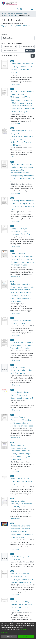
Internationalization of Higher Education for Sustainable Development (21, 395)
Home (4, 13)
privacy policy (25, 629)
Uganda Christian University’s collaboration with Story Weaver (21, 370)
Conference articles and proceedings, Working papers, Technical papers (17, 13)
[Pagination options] (33, 56)
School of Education (10, 15)
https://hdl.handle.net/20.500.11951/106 (15, 26)
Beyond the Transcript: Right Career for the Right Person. (21, 481)
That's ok (26, 636)
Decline (9, 636)
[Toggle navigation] (32, 9)
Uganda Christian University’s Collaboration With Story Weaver (21, 504)
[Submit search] (18, 9)
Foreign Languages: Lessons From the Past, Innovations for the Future (21, 231)
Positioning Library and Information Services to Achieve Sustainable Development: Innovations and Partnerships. (21, 532)
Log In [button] (25, 9)
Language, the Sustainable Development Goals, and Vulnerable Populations (22, 345)
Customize (4, 632)
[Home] (9, 3)
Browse (30, 51)
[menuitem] (21, 9)
